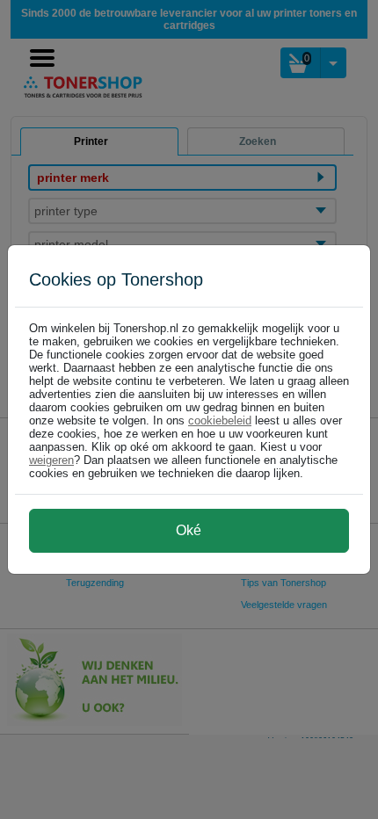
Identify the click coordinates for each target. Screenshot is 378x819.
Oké (188, 530)
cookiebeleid (219, 420)
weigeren (51, 460)
